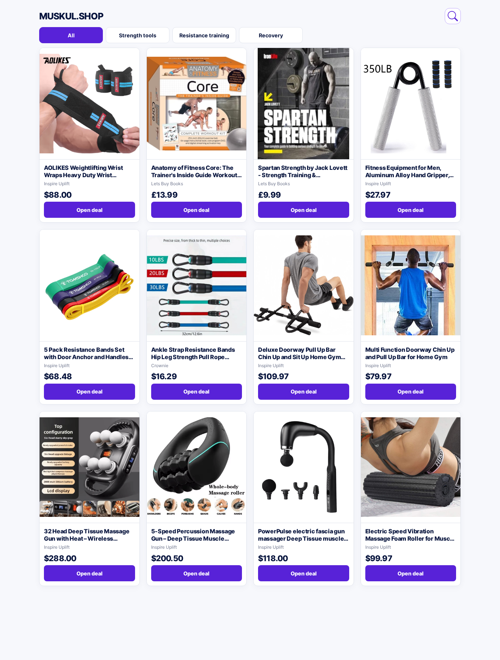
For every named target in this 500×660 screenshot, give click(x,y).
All (71, 35)
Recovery (271, 35)
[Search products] (453, 16)
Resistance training (204, 35)
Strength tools (137, 35)
